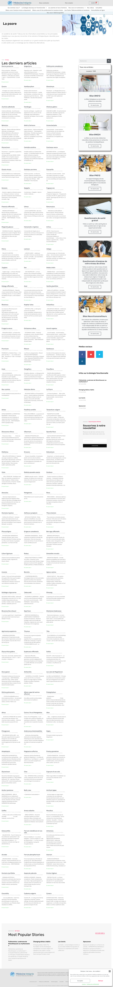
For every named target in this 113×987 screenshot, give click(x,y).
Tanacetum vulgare (53, 410)
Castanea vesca (52, 147)
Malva (4, 249)
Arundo (4, 855)
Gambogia (27, 107)
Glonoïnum (50, 86)
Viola (3, 472)
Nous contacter (44, 3)
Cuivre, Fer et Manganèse (33, 712)
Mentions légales (54, 981)
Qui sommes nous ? (14, 8)
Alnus (4, 712)
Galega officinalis (8, 286)
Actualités (99, 8)
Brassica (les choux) (9, 611)
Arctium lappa (51, 790)
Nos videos (90, 8)
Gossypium (6, 672)
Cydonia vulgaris (30, 893)
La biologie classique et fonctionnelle (33, 8)
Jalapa (48, 249)
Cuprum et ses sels (53, 772)
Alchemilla (27, 672)
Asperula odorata (30, 873)
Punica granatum (52, 751)
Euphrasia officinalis (31, 652)
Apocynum (82, 406)
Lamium (27, 249)
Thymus (27, 631)
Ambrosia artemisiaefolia (33, 731)
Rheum (26, 349)
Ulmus (26, 207)
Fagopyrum (50, 188)
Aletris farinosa (29, 125)
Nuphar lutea (28, 305)
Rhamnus (5, 305)
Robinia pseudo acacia (32, 472)
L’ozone (4, 572)
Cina (25, 772)
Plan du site (68, 981)
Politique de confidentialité (93, 984)
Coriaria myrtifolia (8, 873)
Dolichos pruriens (30, 169)
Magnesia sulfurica (31, 751)
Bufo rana (27, 790)
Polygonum (6, 731)
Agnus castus (51, 572)
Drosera (27, 452)
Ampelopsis (6, 751)
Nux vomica (6, 389)
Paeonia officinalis (8, 207)
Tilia (47, 631)
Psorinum (5, 349)
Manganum (28, 493)
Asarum (49, 855)
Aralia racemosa (7, 790)
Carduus (49, 472)
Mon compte (69, 3)
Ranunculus (50, 207)
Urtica (48, 227)
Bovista (27, 572)
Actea (4, 410)
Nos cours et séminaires (76, 8)
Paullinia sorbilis (30, 410)
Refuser (100, 981)
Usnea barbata (51, 125)
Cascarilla (49, 169)
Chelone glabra (51, 107)
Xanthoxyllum (29, 86)
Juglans (4, 267)
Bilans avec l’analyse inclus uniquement (18, 10)
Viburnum (27, 432)
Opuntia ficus (51, 432)
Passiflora (50, 369)
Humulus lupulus (8, 513)
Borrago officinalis (53, 531)
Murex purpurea (7, 66)
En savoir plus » (5, 82)
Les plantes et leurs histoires (57, 8)
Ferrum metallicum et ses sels (33, 832)
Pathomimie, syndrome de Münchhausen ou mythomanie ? (19, 944)
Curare (4, 86)
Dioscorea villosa (8, 432)
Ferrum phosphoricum (32, 855)
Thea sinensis (51, 513)
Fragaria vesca (7, 328)
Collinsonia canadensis (54, 66)
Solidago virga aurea (9, 592)
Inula (3, 369)
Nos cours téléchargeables (55, 12)
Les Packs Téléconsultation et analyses (77, 10)
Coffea (4, 811)
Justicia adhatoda (8, 107)
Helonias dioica (29, 389)
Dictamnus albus (30, 328)
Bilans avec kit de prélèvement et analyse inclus (47, 10)
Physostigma (6, 531)
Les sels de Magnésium (54, 672)
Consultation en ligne (98, 10)
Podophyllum (51, 692)
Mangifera (27, 369)
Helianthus (50, 305)
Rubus (26, 553)
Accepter (80, 981)
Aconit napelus (51, 328)
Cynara (48, 893)
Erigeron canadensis (31, 531)
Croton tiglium (51, 873)
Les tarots (82, 398)
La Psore (49, 389)
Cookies (84, 984)
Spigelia (27, 188)
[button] (110, 971)
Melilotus (5, 452)
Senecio (4, 188)
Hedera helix (50, 267)
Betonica (5, 125)
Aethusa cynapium (30, 513)
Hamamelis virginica (31, 227)
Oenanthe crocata (52, 553)
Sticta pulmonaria (8, 692)
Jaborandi (27, 592)
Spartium (27, 611)
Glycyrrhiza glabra (8, 652)
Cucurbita (5, 893)
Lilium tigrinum (7, 553)
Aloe (48, 712)
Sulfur (48, 652)
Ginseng (49, 592)
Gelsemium (50, 452)
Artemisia (49, 831)
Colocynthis (6, 831)
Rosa (48, 493)
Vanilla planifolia (52, 286)
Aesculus (5, 493)
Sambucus (50, 349)
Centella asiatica (30, 147)
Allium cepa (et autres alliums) (32, 693)
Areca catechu (29, 811)
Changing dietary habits (86, 390)
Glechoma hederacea (53, 611)
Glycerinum (6, 147)
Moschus (49, 811)
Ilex (25, 267)
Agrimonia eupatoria (9, 631)
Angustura (28, 66)
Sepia (48, 731)
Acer (25, 286)
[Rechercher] (109, 61)
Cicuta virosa (6, 169)
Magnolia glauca (7, 227)
